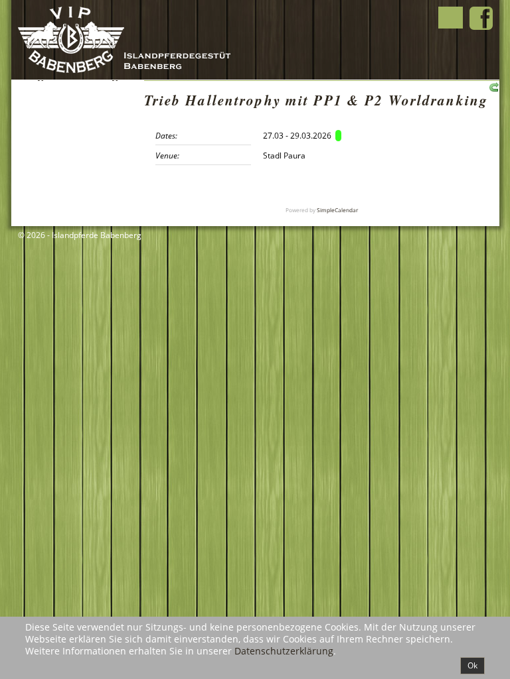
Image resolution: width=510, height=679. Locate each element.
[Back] (492, 86)
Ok (472, 665)
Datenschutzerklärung (283, 651)
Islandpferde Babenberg (135, 40)
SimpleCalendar (337, 210)
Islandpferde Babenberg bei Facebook (481, 18)
